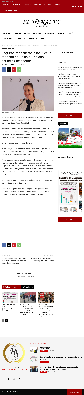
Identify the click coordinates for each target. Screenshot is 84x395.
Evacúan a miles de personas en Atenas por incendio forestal (42, 260)
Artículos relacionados (11, 287)
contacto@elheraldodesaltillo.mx (14, 370)
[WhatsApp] (19, 69)
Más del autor (28, 287)
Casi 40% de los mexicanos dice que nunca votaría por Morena (9, 308)
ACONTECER (62, 63)
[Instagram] (73, 6)
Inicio (3, 45)
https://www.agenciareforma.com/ (26, 276)
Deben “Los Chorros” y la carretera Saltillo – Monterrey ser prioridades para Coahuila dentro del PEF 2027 (70, 94)
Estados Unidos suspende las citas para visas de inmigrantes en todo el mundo (70, 103)
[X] (75, 6)
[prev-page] (3, 320)
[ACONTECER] (34, 350)
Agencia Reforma (9, 64)
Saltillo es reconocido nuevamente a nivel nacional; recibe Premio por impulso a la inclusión (70, 85)
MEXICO (9, 45)
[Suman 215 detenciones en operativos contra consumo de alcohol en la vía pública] (28, 297)
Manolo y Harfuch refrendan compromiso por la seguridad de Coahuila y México (69, 76)
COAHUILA (43, 372)
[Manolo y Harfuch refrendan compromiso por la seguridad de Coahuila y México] (34, 369)
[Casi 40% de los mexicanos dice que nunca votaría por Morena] (10, 297)
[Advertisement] (28, 219)
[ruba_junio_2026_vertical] (70, 147)
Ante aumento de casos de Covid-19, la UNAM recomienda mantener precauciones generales (14, 261)
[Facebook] (70, 6)
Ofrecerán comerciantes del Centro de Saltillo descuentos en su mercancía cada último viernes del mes (45, 311)
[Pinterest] (14, 69)
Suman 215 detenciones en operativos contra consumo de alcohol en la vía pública (27, 310)
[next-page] (6, 320)
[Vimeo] (78, 6)
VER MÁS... (70, 116)
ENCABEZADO (44, 362)
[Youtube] (81, 6)
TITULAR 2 (11, 48)
